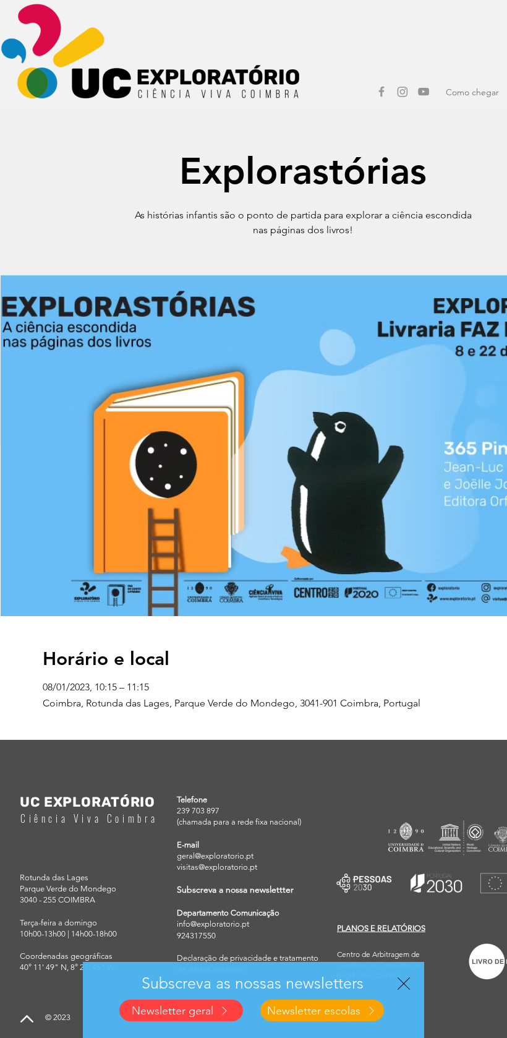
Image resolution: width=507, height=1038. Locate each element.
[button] (404, 983)
